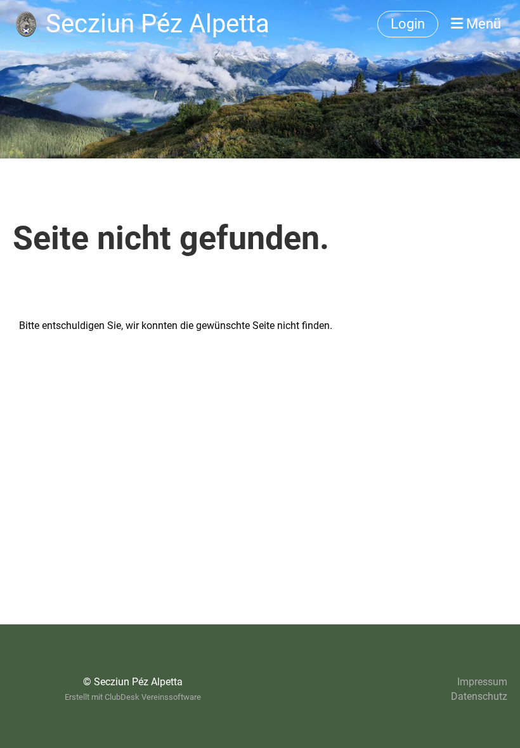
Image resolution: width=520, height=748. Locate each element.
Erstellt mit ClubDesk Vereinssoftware (133, 697)
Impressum (482, 682)
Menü (482, 24)
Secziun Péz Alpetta (158, 24)
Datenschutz (479, 696)
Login (408, 24)
